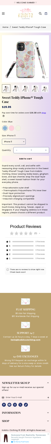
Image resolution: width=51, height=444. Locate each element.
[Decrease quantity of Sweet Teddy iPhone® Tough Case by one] (17, 150)
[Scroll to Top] (46, 430)
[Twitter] (20, 405)
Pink (11, 128)
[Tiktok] (26, 405)
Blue (5, 128)
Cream (18, 128)
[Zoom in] (43, 77)
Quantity (6, 150)
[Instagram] (15, 405)
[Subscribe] (46, 397)
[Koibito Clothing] (25, 13)
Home (5, 27)
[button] (46, 14)
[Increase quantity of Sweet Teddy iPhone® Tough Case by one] (46, 150)
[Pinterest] (4, 405)
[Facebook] (9, 405)
